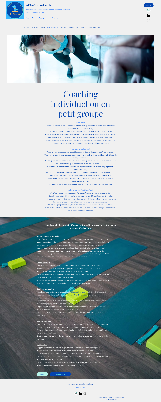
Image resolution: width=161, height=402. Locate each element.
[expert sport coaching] (76, 393)
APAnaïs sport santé (39, 5)
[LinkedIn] (148, 15)
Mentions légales (111, 399)
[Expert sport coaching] (148, 10)
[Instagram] (148, 20)
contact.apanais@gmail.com (80, 384)
